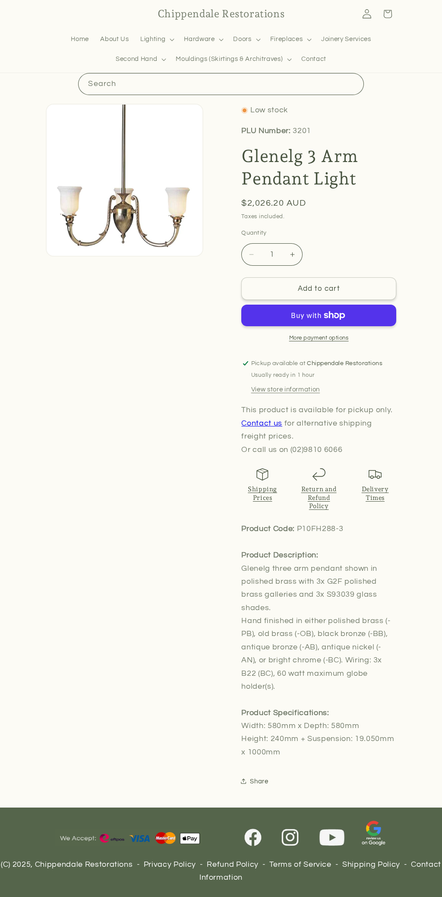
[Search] (352, 83)
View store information (285, 389)
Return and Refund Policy (319, 497)
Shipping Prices (262, 493)
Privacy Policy (170, 864)
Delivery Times (375, 493)
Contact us (261, 423)
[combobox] (221, 84)
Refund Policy (233, 864)
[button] (156, 39)
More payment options (319, 338)
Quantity (254, 232)
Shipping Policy (371, 864)
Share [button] (259, 781)
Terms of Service (300, 864)
